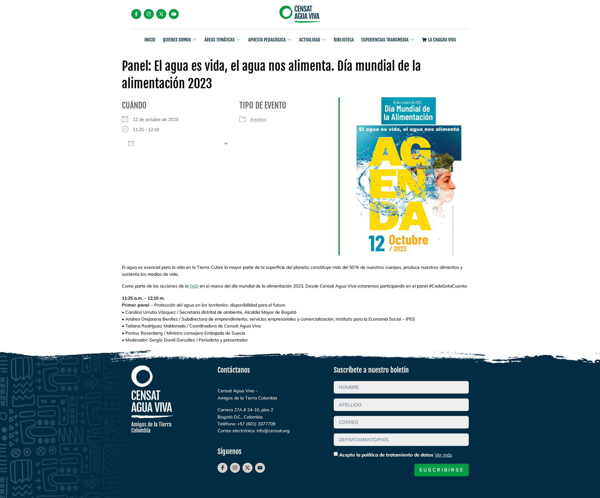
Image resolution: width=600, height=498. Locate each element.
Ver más (443, 455)
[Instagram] (149, 14)
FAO (194, 286)
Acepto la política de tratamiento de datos (395, 455)
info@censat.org (273, 430)
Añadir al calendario (179, 143)
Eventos (258, 119)
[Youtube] (174, 14)
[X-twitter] (161, 14)
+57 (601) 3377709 (256, 424)
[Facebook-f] (136, 14)
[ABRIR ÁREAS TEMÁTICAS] (238, 39)
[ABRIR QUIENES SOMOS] (194, 39)
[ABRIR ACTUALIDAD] (324, 39)
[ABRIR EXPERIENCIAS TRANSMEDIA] (412, 39)
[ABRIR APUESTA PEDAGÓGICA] (289, 39)
